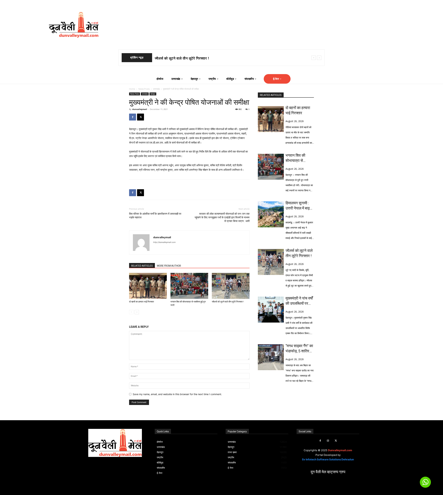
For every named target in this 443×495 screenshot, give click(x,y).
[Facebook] (132, 117)
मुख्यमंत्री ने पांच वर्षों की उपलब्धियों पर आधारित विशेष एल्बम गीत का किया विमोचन (299, 301)
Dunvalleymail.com (340, 450)
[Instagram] (328, 441)
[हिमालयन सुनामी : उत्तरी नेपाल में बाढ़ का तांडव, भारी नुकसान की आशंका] (271, 214)
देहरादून (153, 94)
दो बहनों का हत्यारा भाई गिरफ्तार (141, 301)
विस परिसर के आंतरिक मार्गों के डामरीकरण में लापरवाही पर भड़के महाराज (155, 215)
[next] (319, 58)
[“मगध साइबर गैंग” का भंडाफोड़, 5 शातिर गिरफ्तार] (271, 357)
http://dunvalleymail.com (164, 242)
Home (132, 88)
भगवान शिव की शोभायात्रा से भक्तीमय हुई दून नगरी (189, 58)
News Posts (144, 88)
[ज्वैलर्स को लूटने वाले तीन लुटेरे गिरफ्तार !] (231, 286)
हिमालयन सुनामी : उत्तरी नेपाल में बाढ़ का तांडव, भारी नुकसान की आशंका (298, 206)
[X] (140, 117)
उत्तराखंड (156, 88)
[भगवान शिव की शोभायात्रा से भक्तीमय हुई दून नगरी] (189, 286)
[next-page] (137, 312)
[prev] (313, 58)
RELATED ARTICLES (142, 265)
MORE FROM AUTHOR (169, 265)
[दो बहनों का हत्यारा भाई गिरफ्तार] (148, 286)
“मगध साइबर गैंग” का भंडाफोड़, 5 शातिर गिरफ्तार (299, 349)
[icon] (425, 483)
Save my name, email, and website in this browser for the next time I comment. (177, 394)
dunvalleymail (139, 109)
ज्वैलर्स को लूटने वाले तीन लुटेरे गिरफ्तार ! (228, 301)
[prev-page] (131, 312)
